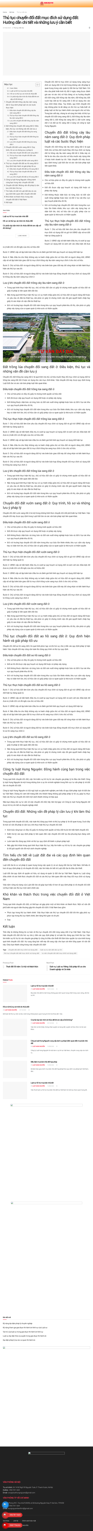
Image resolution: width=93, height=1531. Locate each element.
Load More (22, 236)
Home (5, 12)
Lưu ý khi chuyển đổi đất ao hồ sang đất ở (24, 177)
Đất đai (11, 12)
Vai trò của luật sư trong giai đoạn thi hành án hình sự (23, 1332)
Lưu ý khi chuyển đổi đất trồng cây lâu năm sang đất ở (24, 122)
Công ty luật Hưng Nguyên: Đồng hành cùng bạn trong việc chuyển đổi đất (21, 181)
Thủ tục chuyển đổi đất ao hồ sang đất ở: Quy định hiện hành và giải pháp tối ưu (22, 164)
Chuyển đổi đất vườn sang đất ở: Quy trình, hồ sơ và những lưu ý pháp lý (20, 148)
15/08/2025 (50, 1046)
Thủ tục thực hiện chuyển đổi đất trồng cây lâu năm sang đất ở (24, 117)
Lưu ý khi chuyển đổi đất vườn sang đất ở (24, 160)
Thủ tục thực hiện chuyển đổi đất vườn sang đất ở (23, 157)
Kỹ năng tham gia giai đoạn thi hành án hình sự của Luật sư (25, 1328)
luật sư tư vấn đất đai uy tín (51, 950)
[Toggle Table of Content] (36, 85)
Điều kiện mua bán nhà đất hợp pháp (44, 1062)
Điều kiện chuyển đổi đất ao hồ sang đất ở (24, 169)
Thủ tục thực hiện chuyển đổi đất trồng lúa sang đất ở (24, 138)
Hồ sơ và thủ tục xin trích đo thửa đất (23, 94)
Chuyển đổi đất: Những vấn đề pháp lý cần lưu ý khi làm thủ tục (22, 186)
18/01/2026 (50, 989)
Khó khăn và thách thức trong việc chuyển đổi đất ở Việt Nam (19, 198)
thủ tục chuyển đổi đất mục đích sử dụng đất (21, 953)
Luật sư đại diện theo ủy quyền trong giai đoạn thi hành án (24, 1336)
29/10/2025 (22, 1010)
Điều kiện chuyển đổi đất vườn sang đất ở (24, 153)
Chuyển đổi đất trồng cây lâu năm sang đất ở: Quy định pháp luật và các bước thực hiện (21, 105)
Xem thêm (13, 88)
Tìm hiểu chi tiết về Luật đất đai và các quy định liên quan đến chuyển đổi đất (21, 192)
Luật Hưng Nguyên (38, 989)
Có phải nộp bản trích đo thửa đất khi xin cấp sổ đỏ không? (24, 98)
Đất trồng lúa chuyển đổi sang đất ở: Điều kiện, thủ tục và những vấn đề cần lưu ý (22, 127)
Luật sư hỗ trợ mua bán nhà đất (21, 91)
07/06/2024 (7, 28)
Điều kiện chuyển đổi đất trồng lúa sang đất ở (23, 133)
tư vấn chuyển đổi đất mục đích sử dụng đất (59, 953)
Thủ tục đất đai (22, 12)
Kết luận (9, 202)
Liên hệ (15, 1521)
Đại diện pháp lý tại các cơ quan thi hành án (19, 1340)
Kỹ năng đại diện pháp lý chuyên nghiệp (17, 1323)
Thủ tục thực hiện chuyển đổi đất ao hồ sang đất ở (23, 173)
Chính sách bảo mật (29, 1521)
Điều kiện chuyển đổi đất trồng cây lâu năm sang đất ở (23, 111)
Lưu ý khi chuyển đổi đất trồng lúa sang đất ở (23, 143)
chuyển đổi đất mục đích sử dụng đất (23, 950)
